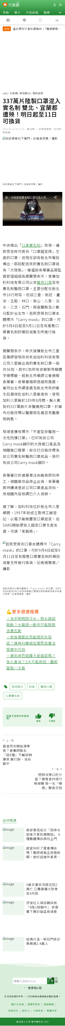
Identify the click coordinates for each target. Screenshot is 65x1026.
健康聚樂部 (33, 1004)
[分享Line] (24, 19)
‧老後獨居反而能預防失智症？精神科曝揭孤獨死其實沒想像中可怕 (31, 643)
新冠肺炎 (25, 93)
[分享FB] (8, 19)
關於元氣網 (17, 1004)
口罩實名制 (31, 245)
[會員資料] (54, 4)
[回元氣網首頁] (13, 4)
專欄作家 (52, 1010)
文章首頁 (38, 1010)
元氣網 (14, 93)
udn (5, 93)
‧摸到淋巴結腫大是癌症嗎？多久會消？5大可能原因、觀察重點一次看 (32, 661)
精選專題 (49, 1004)
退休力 (25, 1010)
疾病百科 (13, 1010)
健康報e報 (35, 988)
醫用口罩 (44, 282)
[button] (59, 12)
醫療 (47, 12)
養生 (17, 12)
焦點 (6, 12)
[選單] (60, 4)
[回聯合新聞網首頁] (5, 5)
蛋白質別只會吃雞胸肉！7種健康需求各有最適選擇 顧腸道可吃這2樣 (37, 29)
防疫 (32, 686)
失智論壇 (32, 12)
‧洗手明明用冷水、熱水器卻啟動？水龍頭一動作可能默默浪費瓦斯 (31, 624)
